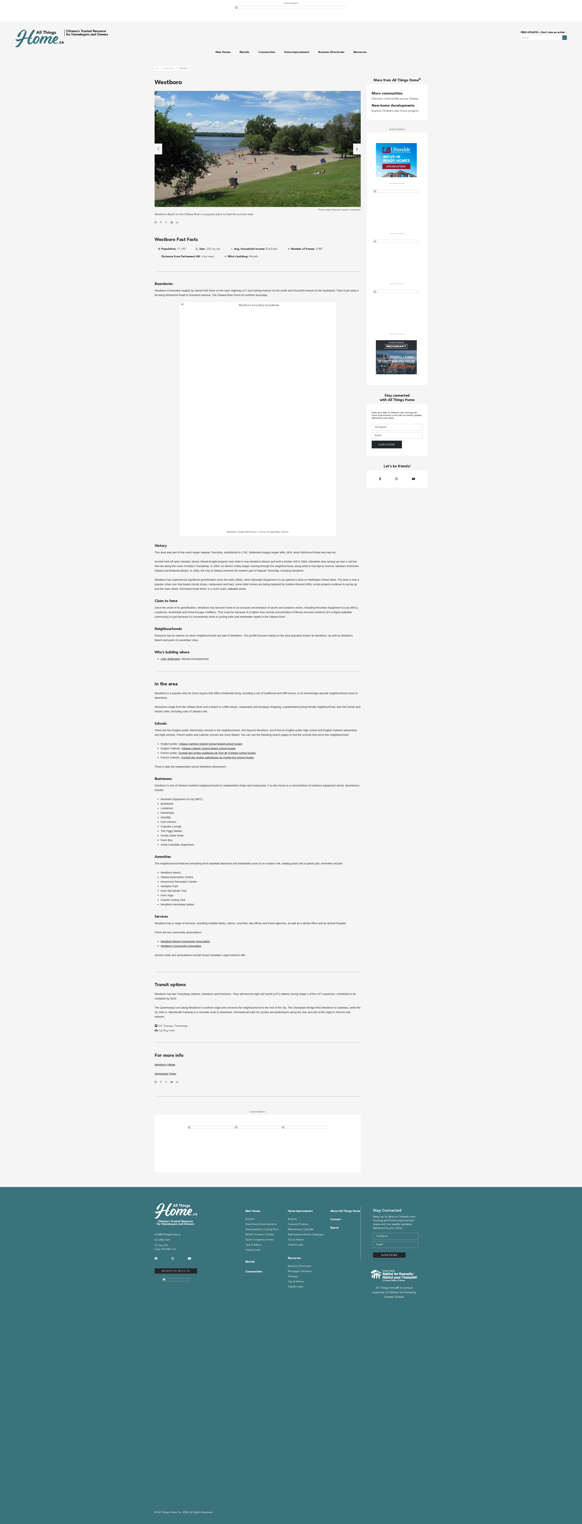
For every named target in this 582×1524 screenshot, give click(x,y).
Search (334, 1227)
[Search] (564, 37)
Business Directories (331, 52)
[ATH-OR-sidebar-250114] (396, 258)
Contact (335, 1219)
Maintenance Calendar (301, 1229)
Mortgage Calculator (300, 1271)
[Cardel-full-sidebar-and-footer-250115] (304, 1144)
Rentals (244, 52)
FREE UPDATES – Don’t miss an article (543, 32)
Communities (266, 52)
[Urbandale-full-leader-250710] (290, 12)
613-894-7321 (162, 1239)
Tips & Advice (253, 1244)
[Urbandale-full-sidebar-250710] (396, 160)
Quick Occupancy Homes (259, 1239)
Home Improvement (296, 52)
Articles (249, 1219)
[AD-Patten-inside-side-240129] (396, 208)
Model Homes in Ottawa (259, 1234)
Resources (360, 52)
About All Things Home (345, 1211)
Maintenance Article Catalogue (306, 1234)
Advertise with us (176, 1271)
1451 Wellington (170, 658)
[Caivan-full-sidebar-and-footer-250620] (210, 1144)
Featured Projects (298, 1224)
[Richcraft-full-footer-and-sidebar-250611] (396, 357)
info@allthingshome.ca (167, 1234)
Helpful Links (253, 1249)
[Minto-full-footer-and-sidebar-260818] (257, 1144)
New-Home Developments (261, 1224)
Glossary (293, 1276)
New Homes (223, 52)
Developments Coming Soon (261, 1229)
